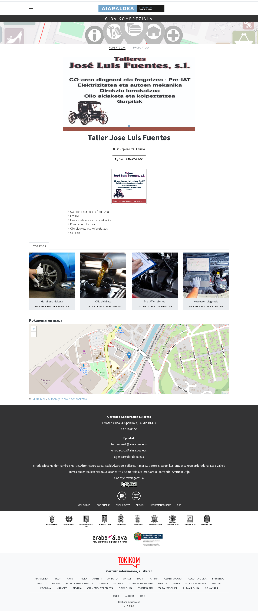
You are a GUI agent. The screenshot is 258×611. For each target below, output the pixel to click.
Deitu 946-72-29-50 (130, 159)
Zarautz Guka (167, 588)
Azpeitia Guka (173, 578)
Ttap (142, 595)
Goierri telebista (141, 583)
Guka (176, 583)
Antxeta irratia (133, 578)
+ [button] (34, 329)
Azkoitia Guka (197, 578)
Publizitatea (123, 505)
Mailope (62, 588)
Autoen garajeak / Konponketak (67, 399)
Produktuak (141, 47)
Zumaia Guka (191, 588)
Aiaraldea (41, 578)
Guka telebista (196, 583)
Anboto (112, 578)
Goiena (118, 583)
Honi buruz (83, 505)
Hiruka (216, 583)
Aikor (57, 578)
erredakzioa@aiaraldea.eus (129, 450)
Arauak (140, 505)
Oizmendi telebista (100, 588)
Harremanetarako (160, 505)
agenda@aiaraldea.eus (129, 457)
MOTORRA (38, 399)
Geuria (103, 583)
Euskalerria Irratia (79, 583)
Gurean (129, 595)
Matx (116, 595)
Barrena (218, 578)
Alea (84, 578)
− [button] (34, 334)
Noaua (77, 588)
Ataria (154, 578)
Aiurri (71, 578)
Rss (179, 505)
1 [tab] (129, 126)
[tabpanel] (129, 94)
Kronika (45, 588)
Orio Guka (126, 588)
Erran (56, 583)
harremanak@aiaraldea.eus (129, 444)
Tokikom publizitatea (129, 601)
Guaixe (162, 583)
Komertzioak (117, 47)
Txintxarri (145, 588)
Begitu (42, 583)
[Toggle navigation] (31, 8)
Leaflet (225, 392)
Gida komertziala (129, 18)
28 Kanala (211, 588)
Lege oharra (103, 505)
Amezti (97, 578)
